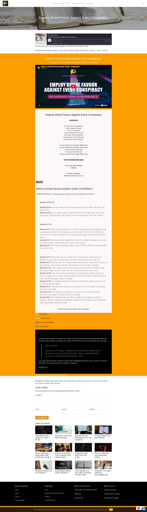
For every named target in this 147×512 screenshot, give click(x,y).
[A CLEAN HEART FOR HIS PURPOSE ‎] (103, 429)
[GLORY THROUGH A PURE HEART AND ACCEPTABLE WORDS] (43, 447)
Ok (111, 509)
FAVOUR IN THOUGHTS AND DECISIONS (63, 437)
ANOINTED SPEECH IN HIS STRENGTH (43, 472)
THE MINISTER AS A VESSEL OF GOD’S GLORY (42, 438)
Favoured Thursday (112, 494)
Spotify (86, 50)
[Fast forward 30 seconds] (61, 41)
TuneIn (98, 50)
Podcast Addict (74, 50)
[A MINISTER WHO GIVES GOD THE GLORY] (83, 447)
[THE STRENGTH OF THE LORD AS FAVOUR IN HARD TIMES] (83, 465)
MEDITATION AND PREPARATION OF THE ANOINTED (83, 438)
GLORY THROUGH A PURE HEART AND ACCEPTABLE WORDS (43, 455)
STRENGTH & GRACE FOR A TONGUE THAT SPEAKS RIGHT (63, 455)
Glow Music (46, 381)
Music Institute (45, 318)
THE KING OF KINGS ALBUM (86, 490)
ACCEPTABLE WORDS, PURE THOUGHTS (63, 472)
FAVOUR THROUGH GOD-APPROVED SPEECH (102, 455)
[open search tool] (143, 3)
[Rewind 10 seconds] (55, 41)
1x (58, 40)
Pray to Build (43, 314)
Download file (39, 46)
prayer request (45, 383)
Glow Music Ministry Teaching (73, 381)
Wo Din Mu (79, 498)
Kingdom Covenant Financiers (55, 493)
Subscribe (55, 43)
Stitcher (92, 50)
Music (17, 493)
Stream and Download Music (44, 322)
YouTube (104, 50)
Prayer (100, 381)
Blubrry (56, 50)
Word (16, 490)
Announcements (50, 500)
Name (37, 409)
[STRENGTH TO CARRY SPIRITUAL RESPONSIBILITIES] (103, 465)
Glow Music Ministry (56, 381)
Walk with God (55, 383)
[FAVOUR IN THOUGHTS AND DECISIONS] (63, 429)
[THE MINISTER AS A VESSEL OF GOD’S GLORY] (43, 429)
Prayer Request (20, 500)
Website (92, 409)
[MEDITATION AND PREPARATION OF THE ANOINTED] (83, 429)
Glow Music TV (111, 486)
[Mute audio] (53, 41)
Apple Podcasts (47, 50)
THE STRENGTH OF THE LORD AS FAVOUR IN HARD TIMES (83, 473)
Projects (47, 496)
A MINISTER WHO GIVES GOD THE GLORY (81, 455)
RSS (81, 50)
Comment (39, 395)
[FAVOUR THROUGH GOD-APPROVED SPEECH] (103, 447)
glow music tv (88, 381)
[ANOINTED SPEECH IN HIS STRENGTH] (43, 465)
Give (46, 490)
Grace (96, 381)
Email (64, 409)
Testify (17, 496)
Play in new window (51, 46)
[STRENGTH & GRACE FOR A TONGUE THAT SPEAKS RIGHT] (63, 447)
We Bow (78, 494)
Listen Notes (63, 50)
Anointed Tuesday (112, 498)
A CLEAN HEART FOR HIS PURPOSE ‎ (102, 437)
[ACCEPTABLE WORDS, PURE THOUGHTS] (63, 465)
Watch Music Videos (41, 326)
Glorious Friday (110, 490)
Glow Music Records (83, 486)
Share (61, 43)
